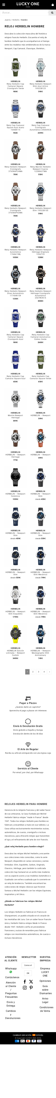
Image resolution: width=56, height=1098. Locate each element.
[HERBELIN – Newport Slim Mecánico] (41, 546)
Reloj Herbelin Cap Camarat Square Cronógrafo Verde (15, 86)
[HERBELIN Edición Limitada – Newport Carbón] (15, 624)
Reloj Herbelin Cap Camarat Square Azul (15, 377)
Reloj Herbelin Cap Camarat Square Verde (40, 377)
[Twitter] (31, 982)
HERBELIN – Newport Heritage (15, 456)
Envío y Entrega (11, 1004)
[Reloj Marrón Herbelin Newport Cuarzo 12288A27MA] (41, 141)
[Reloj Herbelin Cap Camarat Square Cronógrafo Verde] (15, 58)
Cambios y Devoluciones (10, 1015)
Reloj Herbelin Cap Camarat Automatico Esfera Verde (40, 337)
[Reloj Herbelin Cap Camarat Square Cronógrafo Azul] (15, 309)
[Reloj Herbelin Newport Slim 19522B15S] (41, 182)
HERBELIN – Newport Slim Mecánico (40, 573)
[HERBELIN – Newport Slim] (41, 468)
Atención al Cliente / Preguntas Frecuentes (10, 989)
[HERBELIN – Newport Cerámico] (15, 468)
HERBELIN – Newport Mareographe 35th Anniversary (40, 653)
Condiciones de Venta (45, 1009)
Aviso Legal (45, 1000)
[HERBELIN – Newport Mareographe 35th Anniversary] (41, 624)
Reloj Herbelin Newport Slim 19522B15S (40, 209)
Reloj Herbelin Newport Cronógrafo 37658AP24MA (15, 169)
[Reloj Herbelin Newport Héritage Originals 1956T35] (41, 223)
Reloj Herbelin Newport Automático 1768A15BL (15, 252)
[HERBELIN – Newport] (41, 389)
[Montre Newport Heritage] (15, 389)
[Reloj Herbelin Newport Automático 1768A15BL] (15, 223)
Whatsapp (10, 968)
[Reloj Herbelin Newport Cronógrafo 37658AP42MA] (15, 182)
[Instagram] (25, 988)
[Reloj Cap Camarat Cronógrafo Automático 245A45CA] (41, 99)
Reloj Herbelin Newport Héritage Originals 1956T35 (40, 252)
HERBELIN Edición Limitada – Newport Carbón (15, 653)
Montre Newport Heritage (15, 416)
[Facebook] (25, 982)
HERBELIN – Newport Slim (40, 495)
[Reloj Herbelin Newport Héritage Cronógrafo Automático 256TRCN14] (41, 265)
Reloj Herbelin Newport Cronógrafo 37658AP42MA (15, 210)
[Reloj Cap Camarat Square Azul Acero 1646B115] (15, 99)
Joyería (8, 20)
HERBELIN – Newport (40, 415)
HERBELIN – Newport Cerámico (15, 495)
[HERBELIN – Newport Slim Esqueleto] (15, 585)
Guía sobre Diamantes (45, 990)
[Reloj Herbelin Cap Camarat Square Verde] (41, 350)
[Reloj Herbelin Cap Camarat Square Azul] (15, 350)
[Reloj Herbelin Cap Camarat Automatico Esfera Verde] (41, 309)
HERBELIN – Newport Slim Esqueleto (15, 613)
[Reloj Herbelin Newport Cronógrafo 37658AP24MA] (15, 141)
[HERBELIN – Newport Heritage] (15, 428)
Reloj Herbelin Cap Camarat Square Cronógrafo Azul (15, 337)
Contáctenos (10, 977)
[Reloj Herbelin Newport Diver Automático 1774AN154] (15, 265)
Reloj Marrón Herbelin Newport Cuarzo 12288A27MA (40, 169)
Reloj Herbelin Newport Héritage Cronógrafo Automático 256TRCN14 (40, 294)
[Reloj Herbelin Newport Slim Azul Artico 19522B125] (41, 58)
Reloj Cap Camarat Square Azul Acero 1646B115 (15, 127)
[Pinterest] (31, 988)
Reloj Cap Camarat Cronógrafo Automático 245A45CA (40, 127)
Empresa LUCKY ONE (45, 972)
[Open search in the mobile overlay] (28, 13)
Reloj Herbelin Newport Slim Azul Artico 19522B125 (40, 86)
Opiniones (45, 981)
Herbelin (15, 20)
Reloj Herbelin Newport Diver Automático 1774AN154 (15, 293)
